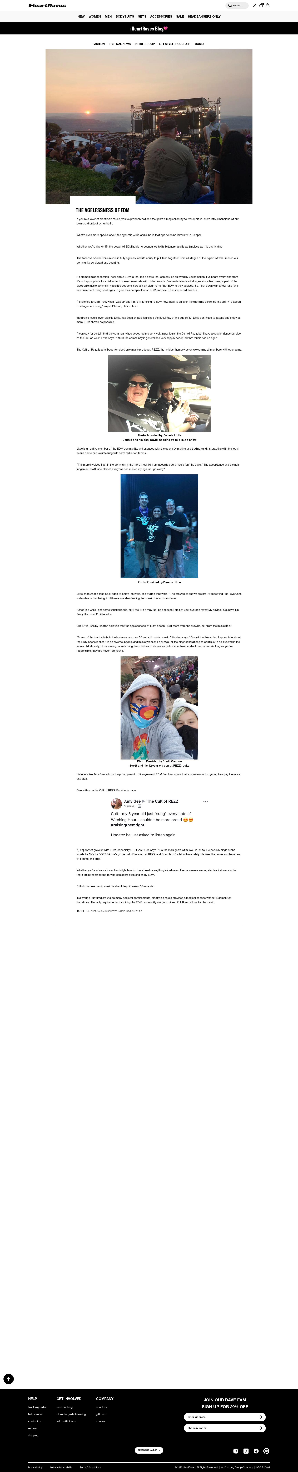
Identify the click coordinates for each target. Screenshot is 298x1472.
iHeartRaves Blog (146, 28)
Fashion (99, 44)
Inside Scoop (145, 44)
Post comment (149, 1016)
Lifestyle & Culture (174, 44)
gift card (101, 1414)
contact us (35, 1421)
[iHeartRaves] (47, 5)
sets (142, 16)
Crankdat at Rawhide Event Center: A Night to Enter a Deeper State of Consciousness (97, 1235)
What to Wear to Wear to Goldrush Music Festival (94, 1122)
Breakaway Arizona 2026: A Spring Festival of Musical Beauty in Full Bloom (193, 1122)
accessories (161, 16)
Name (105, 953)
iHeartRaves (189, 1467)
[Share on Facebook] (88, 918)
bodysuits (125, 16)
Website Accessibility (61, 1467)
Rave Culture (134, 911)
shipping (33, 1435)
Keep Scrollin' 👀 (149, 1039)
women (95, 16)
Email (105, 969)
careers (100, 1421)
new (81, 16)
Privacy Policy (35, 1467)
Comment (108, 985)
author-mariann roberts (102, 911)
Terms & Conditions (90, 1467)
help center (35, 1414)
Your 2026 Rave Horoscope (176, 1345)
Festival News (120, 44)
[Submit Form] (261, 1417)
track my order (37, 1407)
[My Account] (254, 5)
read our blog (65, 1407)
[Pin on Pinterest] (101, 918)
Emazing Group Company (239, 1467)
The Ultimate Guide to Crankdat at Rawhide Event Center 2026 (197, 1235)
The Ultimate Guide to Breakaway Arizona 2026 (98, 1345)
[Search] (230, 5)
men (108, 16)
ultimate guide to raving (71, 1414)
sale (180, 16)
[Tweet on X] (95, 918)
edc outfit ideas (66, 1421)
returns (32, 1428)
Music (199, 44)
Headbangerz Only (204, 16)
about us (101, 1407)
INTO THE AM (263, 1467)
